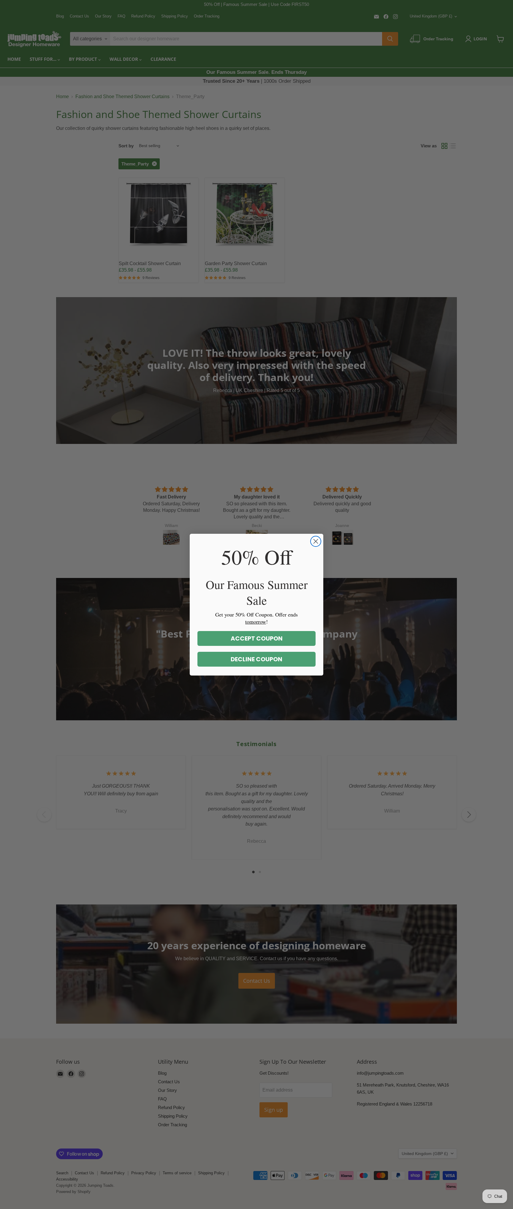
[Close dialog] (316, 541)
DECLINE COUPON (256, 659)
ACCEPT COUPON (257, 638)
